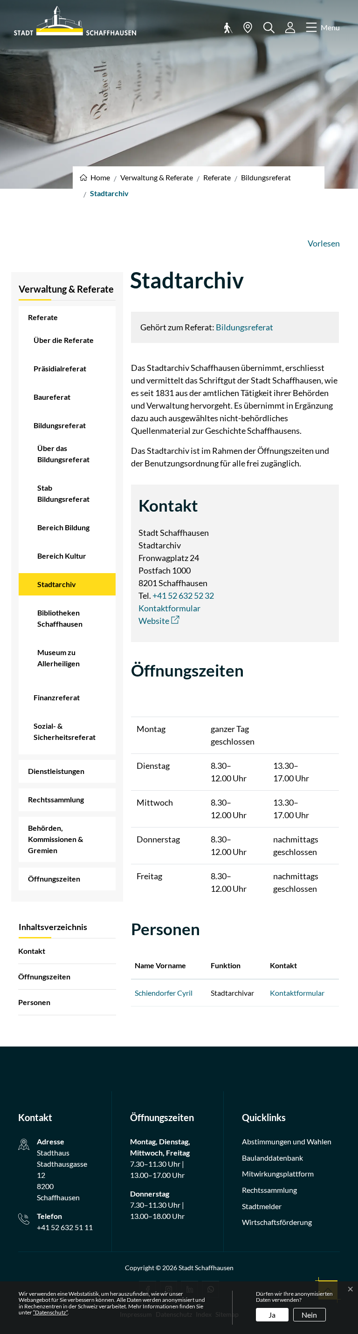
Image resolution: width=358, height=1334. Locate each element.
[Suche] (269, 27)
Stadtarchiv (63, 587)
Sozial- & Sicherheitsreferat (65, 731)
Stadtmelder (262, 1206)
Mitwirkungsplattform (278, 1173)
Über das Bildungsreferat (63, 454)
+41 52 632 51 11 (65, 1227)
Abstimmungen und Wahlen (286, 1141)
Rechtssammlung (56, 799)
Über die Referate (64, 339)
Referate (43, 317)
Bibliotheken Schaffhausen (60, 618)
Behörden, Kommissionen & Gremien (55, 839)
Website (158, 621)
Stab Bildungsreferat (63, 493)
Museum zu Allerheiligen (58, 658)
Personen (34, 1002)
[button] (226, 27)
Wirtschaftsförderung (277, 1222)
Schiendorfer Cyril (164, 992)
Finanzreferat (57, 697)
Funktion (226, 965)
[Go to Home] (95, 177)
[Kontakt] (248, 27)
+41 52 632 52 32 (183, 595)
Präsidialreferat (60, 368)
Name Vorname (160, 965)
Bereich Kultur (61, 555)
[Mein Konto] (290, 27)
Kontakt (31, 950)
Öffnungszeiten (54, 878)
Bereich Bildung (63, 527)
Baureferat (52, 396)
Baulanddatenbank (272, 1157)
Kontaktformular (169, 608)
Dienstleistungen (56, 770)
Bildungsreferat (60, 425)
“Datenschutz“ (50, 1312)
